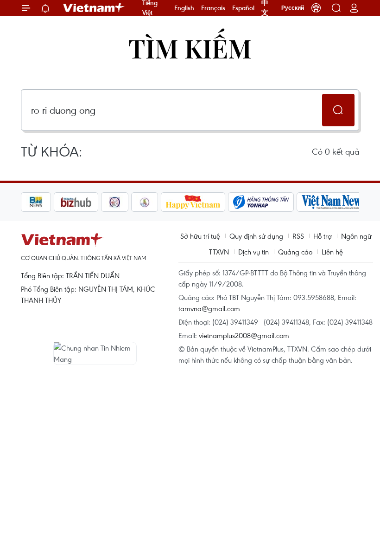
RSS (298, 236)
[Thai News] (144, 202)
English (184, 8)
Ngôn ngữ (356, 236)
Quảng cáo (295, 251)
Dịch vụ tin (253, 251)
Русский (292, 8)
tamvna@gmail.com (209, 308)
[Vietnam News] (334, 202)
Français (213, 8)
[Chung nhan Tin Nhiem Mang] (95, 353)
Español (243, 8)
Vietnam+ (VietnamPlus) (94, 8)
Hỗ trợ (322, 236)
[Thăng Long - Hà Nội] (316, 8)
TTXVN (219, 251)
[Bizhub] (76, 202)
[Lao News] (115, 202)
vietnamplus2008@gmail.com (244, 335)
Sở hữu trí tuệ (200, 236)
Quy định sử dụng (256, 236)
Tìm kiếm (190, 47)
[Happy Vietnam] (193, 202)
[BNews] (36, 202)
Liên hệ (332, 251)
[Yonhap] (261, 202)
